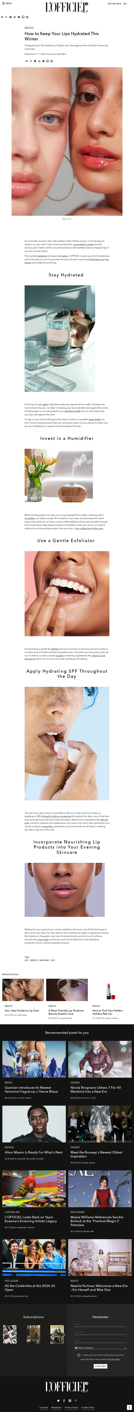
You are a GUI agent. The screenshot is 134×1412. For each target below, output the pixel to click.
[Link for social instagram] (70, 1401)
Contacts (44, 1407)
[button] (64, 1335)
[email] (2, 17)
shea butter (43, 939)
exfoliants (42, 256)
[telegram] (27, 17)
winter (34, 960)
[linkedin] (15, 17)
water (45, 404)
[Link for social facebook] (64, 1401)
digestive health (73, 411)
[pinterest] (10, 17)
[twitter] (19, 17)
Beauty (29, 27)
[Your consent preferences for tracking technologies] (129, 1407)
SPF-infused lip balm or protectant (54, 816)
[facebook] (6, 17)
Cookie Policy (87, 1407)
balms (65, 256)
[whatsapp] (23, 17)
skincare (44, 960)
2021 (53, 960)
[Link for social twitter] (58, 1401)
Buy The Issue (114, 4)
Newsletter (56, 1407)
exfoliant (55, 649)
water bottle (95, 419)
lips (27, 960)
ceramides (47, 826)
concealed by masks (83, 244)
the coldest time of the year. (89, 528)
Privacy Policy (114, 1359)
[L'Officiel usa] (67, 7)
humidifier (30, 518)
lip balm (60, 655)
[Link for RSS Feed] (75, 1401)
